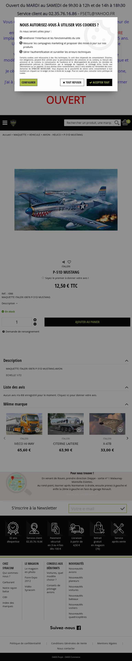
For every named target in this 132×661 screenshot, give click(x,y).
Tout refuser (73, 82)
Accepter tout (100, 82)
